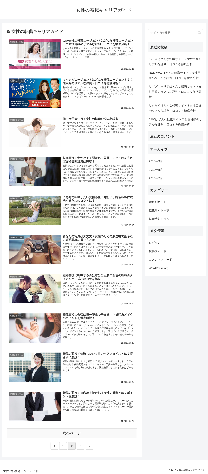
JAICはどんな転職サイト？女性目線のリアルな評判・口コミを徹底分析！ (175, 122)
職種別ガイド (157, 202)
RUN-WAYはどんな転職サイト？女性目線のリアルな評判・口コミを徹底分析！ (175, 75)
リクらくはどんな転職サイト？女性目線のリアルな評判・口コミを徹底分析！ (175, 108)
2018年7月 (156, 178)
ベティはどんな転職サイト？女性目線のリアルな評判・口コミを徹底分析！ (175, 61)
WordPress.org (158, 268)
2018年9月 (156, 161)
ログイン (155, 242)
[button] (199, 33)
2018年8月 (156, 169)
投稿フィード (157, 251)
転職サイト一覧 (159, 210)
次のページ (72, 433)
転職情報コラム (159, 219)
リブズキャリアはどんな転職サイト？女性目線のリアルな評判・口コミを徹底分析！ (175, 92)
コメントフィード (160, 259)
